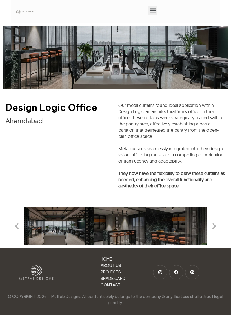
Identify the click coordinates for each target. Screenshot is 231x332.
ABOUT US (111, 265)
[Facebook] (176, 272)
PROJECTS (111, 272)
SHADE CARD (113, 278)
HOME (106, 259)
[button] (152, 10)
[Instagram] (160, 272)
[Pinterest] (192, 272)
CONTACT (111, 285)
